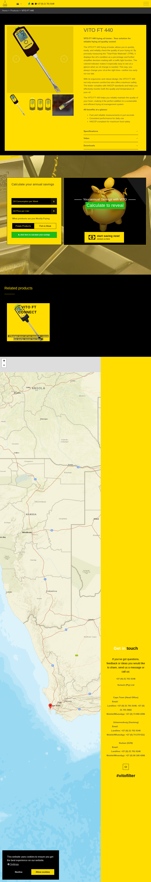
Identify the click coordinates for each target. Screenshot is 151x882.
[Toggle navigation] (146, 3)
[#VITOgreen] (29, 4)
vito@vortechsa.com (129, 701)
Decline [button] (18, 872)
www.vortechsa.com (126, 689)
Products (14, 10)
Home (5, 10)
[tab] (111, 131)
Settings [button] (14, 864)
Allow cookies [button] (43, 872)
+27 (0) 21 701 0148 (45, 4)
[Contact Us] (32, 4)
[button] (50, 706)
